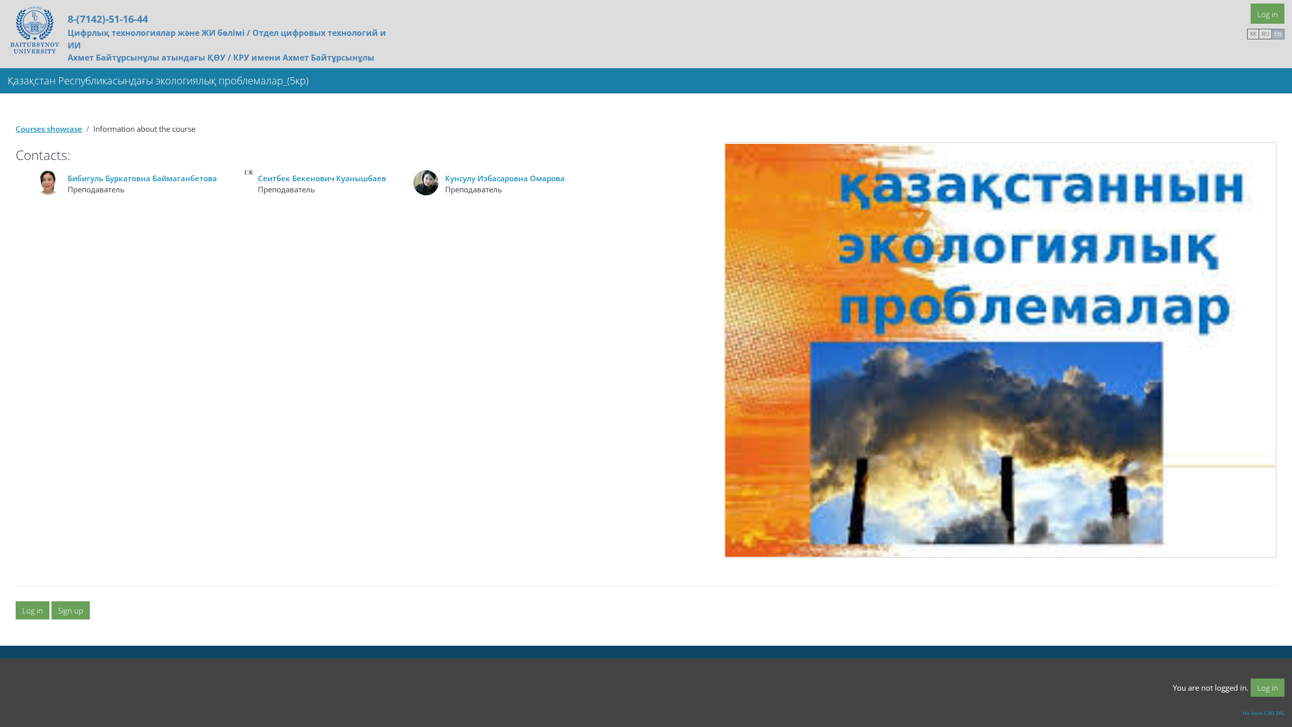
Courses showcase (49, 129)
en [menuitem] (1277, 33)
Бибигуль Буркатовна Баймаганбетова (142, 178)
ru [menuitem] (1265, 33)
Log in (1267, 14)
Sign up (70, 610)
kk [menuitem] (1253, 33)
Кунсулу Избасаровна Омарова (505, 178)
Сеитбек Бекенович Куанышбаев (322, 178)
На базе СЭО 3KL (1263, 712)
